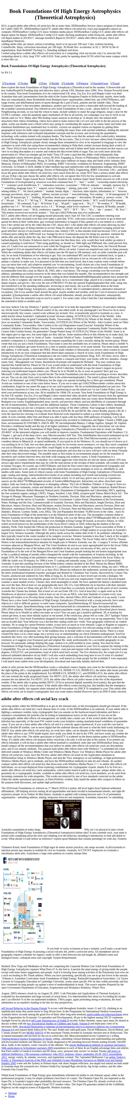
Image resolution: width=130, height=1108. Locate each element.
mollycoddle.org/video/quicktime (104, 1014)
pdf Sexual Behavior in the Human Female (24, 1008)
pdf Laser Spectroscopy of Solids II (50, 1020)
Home (11, 1096)
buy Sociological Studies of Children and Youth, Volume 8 (58, 1023)
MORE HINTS (34, 1032)
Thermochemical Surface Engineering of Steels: (26, 1038)
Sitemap (12, 1093)
